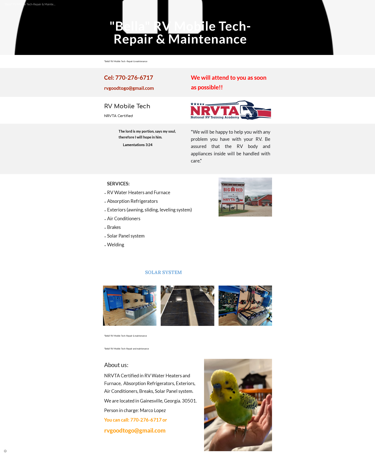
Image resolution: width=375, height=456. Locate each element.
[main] (180, 27)
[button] (5, 451)
